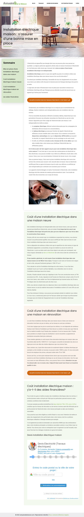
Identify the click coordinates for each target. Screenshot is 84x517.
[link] (34, 3)
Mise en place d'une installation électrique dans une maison (11, 71)
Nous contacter (53, 515)
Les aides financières (11, 97)
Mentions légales (64, 515)
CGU (48, 498)
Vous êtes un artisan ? (74, 498)
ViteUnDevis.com (66, 498)
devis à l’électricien (49, 252)
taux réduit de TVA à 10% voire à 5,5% (64, 404)
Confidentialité (52, 498)
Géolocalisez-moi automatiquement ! (54, 485)
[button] (49, 100)
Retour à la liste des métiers (54, 493)
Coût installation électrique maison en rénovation (11, 89)
